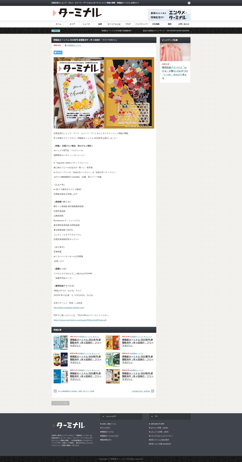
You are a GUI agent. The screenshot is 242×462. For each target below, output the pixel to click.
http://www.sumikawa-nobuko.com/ (69, 307)
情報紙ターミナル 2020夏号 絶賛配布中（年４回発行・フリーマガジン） (85, 376)
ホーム (58, 24)
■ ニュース (148, 336)
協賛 (100, 24)
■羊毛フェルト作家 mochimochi (160, 444)
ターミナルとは (114, 24)
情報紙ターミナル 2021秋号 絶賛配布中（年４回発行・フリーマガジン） (137, 343)
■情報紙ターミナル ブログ (109, 436)
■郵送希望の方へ (106, 440)
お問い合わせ (183, 24)
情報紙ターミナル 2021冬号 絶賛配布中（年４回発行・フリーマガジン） (85, 343)
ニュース (86, 24)
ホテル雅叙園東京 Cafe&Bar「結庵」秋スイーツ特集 (76, 391)
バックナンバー (142, 24)
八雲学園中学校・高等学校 (141, 391)
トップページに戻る (60, 403)
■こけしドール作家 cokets (158, 432)
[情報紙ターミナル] (77, 18)
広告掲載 (156, 24)
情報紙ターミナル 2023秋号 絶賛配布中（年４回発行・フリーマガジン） (137, 376)
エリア (72, 24)
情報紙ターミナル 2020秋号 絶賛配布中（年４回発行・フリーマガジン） (85, 359)
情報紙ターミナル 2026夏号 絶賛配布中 (101, 31)
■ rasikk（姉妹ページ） (108, 424)
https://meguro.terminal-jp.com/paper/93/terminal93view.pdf (80, 320)
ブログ (128, 24)
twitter (189, 2)
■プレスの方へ (105, 427)
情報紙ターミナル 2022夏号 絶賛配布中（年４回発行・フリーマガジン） (137, 359)
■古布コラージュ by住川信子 (159, 440)
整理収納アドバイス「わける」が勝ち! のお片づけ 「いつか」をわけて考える (175, 72)
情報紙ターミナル (118, 459)
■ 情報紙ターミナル (74, 45)
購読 (170, 24)
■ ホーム (96, 336)
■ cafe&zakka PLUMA (156, 424)
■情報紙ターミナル (107, 432)
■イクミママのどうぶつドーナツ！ (161, 436)
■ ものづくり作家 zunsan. (158, 427)
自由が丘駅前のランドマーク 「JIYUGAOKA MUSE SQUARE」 (151, 31)
